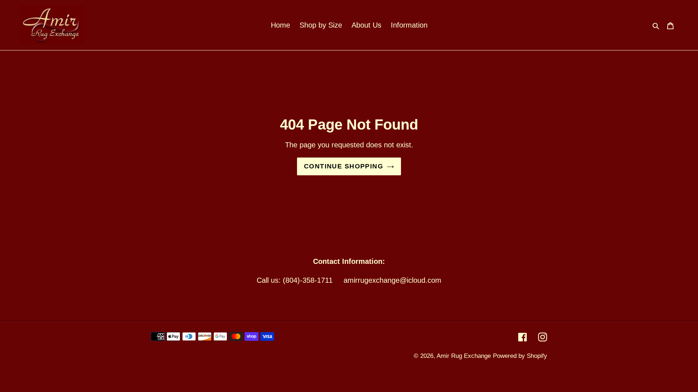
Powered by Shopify (520, 355)
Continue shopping (343, 166)
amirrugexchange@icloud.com (392, 280)
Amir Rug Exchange (464, 355)
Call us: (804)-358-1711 (295, 280)
